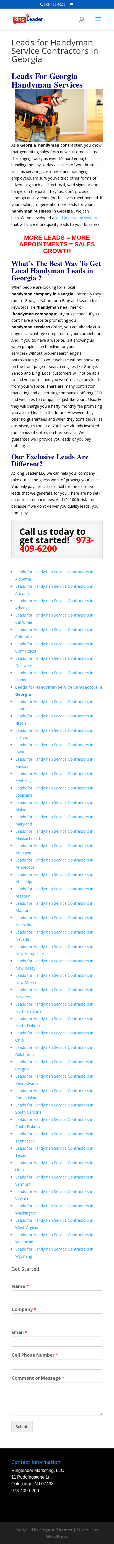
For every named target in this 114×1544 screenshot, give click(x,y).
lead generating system (76, 217)
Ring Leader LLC (31, 473)
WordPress (57, 1536)
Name (20, 1286)
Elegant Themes (55, 1529)
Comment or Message (38, 1378)
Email (19, 1332)
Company (24, 1309)
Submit (22, 1426)
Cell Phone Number (35, 1355)
